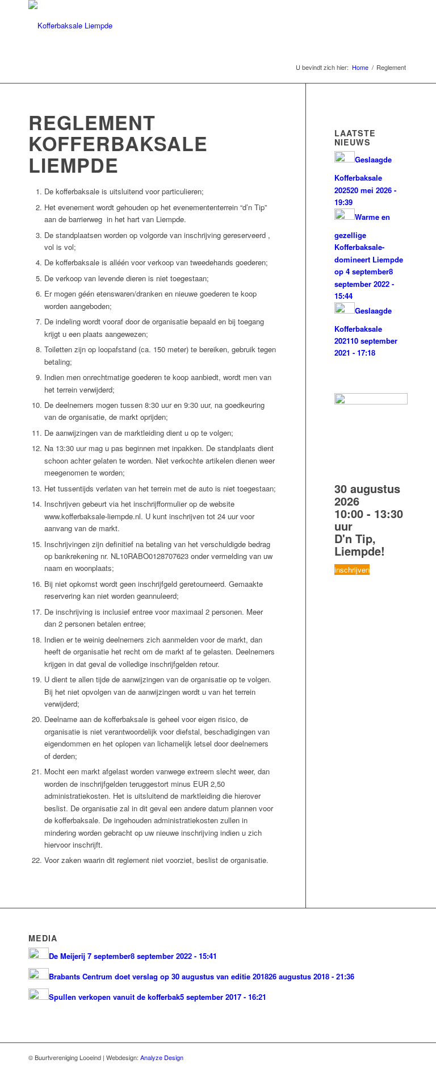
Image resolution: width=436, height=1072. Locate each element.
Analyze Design (161, 1057)
